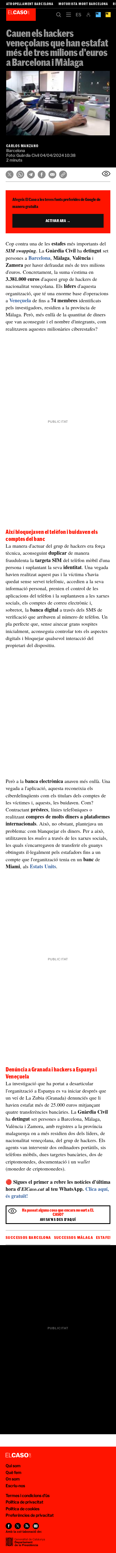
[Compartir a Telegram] (31, 174)
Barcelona (39, 257)
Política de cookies (22, 1508)
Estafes (104, 1237)
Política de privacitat (24, 1502)
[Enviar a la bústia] (106, 174)
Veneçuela (20, 300)
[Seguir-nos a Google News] (36, 1526)
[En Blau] (98, 14)
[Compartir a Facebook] (42, 174)
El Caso (21, 14)
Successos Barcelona (28, 1237)
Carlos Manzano (22, 146)
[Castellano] (78, 14)
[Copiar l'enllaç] (63, 174)
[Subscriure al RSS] (27, 1526)
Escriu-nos (15, 1485)
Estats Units (43, 866)
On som (13, 1478)
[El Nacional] (108, 14)
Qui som (13, 1465)
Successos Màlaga (73, 1237)
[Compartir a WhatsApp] (20, 174)
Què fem (13, 1472)
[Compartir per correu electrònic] (52, 174)
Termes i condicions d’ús (28, 1495)
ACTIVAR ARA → (58, 221)
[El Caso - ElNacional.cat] (18, 1455)
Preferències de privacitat (30, 1515)
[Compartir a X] (10, 174)
